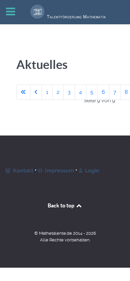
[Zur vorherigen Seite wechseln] (36, 92)
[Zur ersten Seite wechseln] (23, 92)
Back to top (61, 205)
